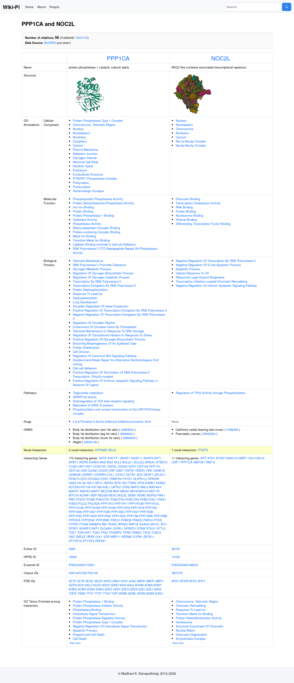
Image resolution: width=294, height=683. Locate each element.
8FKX (193, 581)
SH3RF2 (84, 528)
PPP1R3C (75, 516)
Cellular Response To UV (192, 273)
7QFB (72, 593)
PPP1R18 (123, 507)
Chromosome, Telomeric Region (94, 124)
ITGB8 (131, 483)
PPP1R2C (118, 512)
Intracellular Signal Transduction (94, 614)
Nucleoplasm (81, 133)
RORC (112, 524)
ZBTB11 (148, 536)
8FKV (175, 581)
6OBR (82, 589)
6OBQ (73, 589)
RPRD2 (123, 524)
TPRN (126, 532)
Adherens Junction (85, 153)
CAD (81, 466)
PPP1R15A (76, 507)
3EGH (98, 581)
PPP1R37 (132, 512)
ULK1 (98, 536)
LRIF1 (176, 462)
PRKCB (126, 520)
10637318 (81, 38)
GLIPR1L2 (140, 478)
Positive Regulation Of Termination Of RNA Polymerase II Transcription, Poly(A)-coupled (111, 374)
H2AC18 (231, 458)
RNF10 (210, 462)
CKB (84, 470)
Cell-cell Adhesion (85, 368)
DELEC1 (160, 474)
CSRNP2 (100, 474)
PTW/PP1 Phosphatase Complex (95, 178)
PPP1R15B (92, 507)
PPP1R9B (160, 516)
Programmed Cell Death (89, 634)
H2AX (72, 483)
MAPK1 (74, 491)
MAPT (95, 491)
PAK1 (161, 495)
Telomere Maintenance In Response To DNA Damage (108, 331)
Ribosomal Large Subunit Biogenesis (200, 277)
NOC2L (220, 58)
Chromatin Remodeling (191, 605)
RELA (112, 450)
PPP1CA (118, 58)
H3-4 (251, 458)
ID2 (124, 483)
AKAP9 (148, 458)
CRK (149, 470)
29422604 (209, 433)
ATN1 (211, 458)
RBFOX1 (199, 462)
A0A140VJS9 (78, 573)
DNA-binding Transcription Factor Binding (203, 223)
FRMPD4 (115, 478)
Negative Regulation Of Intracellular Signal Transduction (110, 626)
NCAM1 (84, 495)
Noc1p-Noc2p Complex (191, 141)
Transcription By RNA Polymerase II (97, 281)
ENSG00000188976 (185, 565)
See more (75, 643)
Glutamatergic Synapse (88, 191)
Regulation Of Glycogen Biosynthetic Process (103, 273)
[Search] (286, 7)
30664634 (127, 429)
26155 (176, 549)
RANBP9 (95, 524)
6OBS (91, 589)
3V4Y (124, 581)
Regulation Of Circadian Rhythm (94, 322)
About (41, 7)
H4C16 (259, 458)
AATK (103, 458)
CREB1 (140, 470)
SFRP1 (73, 528)
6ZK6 (157, 589)
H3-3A (81, 483)
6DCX (106, 585)
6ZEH (134, 589)
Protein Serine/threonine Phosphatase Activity (103, 203)
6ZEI (142, 589)
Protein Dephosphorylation (90, 289)
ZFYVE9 (88, 540)
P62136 (93, 573)
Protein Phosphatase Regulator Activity (99, 618)
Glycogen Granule (85, 158)
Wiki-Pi (11, 7)
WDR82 (127, 536)
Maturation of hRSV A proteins (93, 405)
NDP (94, 495)
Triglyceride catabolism (88, 393)
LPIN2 (126, 487)
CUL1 (111, 474)
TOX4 (96, 532)
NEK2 (112, 495)
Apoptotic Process (188, 269)
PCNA (91, 499)
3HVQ (107, 581)
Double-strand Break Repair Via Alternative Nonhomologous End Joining (115, 362)
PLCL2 (82, 503)
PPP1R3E (104, 516)
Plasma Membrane (85, 149)
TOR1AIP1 (84, 532)
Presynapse (81, 182)
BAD (103, 462)
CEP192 (74, 470)
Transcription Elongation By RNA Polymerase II (104, 285)
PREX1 (115, 520)
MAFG (135, 487)
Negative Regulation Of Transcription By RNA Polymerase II (216, 260)
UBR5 (90, 536)
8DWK (123, 593)
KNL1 (106, 487)
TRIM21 (136, 532)
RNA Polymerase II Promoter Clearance (99, 265)
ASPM (83, 462)
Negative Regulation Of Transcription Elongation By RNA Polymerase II (119, 316)
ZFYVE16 (75, 540)
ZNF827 (100, 540)
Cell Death (80, 638)
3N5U (116, 581)
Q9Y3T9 (177, 573)
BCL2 (118, 462)
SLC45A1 (106, 528)
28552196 (90, 442)
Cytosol (78, 145)
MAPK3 (85, 491)
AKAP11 (136, 458)
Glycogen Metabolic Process (92, 269)
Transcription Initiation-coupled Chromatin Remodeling (211, 281)
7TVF (98, 593)
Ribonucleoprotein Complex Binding (96, 228)
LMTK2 (116, 487)
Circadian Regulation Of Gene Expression (100, 306)
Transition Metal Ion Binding (91, 240)
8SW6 (150, 593)
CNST (120, 470)
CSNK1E (159, 470)
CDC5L (112, 466)
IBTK (117, 483)
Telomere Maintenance (88, 260)
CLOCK (103, 470)
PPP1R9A (146, 516)
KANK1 (150, 483)
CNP (112, 470)
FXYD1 (127, 478)
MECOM (106, 491)
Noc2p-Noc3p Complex (191, 145)
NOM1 (132, 495)
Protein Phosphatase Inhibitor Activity (98, 605)
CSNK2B (75, 474)
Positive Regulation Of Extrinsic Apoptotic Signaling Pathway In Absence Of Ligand (115, 382)
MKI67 (124, 491)
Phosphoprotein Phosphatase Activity (98, 199)
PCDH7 (81, 499)
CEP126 (142, 466)
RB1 (104, 524)
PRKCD (137, 520)
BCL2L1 (127, 462)
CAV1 (88, 466)
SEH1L (155, 524)
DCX (140, 474)
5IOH (80, 585)
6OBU (100, 589)
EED (83, 478)
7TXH (106, 593)
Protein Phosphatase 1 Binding (93, 215)
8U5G (159, 593)
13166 (176, 557)
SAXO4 (144, 524)
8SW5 (141, 593)
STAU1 (150, 528)
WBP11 (115, 536)
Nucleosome (184, 622)
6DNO (115, 585)
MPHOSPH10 (139, 491)
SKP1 (95, 528)
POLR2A (94, 503)
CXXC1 (120, 474)
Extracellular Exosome (88, 174)
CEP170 (154, 466)
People (54, 7)
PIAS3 (73, 503)
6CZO (97, 585)
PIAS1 (161, 499)
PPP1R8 (132, 516)
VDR (106, 536)
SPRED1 (130, 528)
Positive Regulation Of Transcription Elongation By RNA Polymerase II (120, 310)
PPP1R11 (121, 503)
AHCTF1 (113, 458)
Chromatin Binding (188, 199)
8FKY (201, 581)
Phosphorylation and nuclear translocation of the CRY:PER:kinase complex (116, 411)
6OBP (157, 585)
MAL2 (144, 487)
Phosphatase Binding (87, 609)
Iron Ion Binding (83, 207)
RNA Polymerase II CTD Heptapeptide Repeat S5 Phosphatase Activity (115, 250)
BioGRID (50, 42)
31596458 (231, 429)
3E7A (72, 581)
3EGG (89, 581)
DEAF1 (148, 474)
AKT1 (158, 458)
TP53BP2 (115, 532)
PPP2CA (75, 520)
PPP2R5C (88, 520)
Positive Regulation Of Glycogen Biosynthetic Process (109, 339)
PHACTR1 (103, 499)
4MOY (150, 581)
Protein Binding (83, 211)
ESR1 (104, 478)
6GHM (139, 585)
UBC (72, 536)
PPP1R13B (136, 503)
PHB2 (144, 499)
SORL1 (118, 528)
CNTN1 (129, 470)
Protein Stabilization (86, 347)
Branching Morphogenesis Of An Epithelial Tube (104, 343)
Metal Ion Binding (84, 236)
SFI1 (164, 524)
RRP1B (134, 524)
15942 (73, 557)
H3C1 (90, 483)
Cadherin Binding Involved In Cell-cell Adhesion (104, 244)
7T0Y (89, 593)
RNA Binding (184, 207)
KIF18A (97, 487)
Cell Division (81, 351)
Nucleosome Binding (189, 215)
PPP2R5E (103, 520)
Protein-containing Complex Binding (96, 232)
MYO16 (74, 495)
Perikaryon (80, 170)
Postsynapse (81, 186)
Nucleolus (79, 137)
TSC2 (146, 532)
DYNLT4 (74, 478)
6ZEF (117, 589)
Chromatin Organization (191, 634)
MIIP (116, 491)
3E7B (80, 581)
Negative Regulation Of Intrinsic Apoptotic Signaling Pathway (216, 285)
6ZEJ (149, 589)
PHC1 (152, 499)
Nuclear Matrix (185, 630)
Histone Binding (186, 219)
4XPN (72, 585)
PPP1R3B (146, 512)
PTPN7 (73, 524)
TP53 (104, 532)
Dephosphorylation (85, 298)
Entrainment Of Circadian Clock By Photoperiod (104, 327)
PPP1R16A (108, 507)
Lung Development (85, 302)
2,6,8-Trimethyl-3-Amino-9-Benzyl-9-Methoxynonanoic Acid (112, 421)
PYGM (83, 524)
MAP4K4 (155, 487)
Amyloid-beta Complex (191, 638)
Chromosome (184, 129)
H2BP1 (242, 458)
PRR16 (148, 520)
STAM (141, 528)
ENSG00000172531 (82, 565)
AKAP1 (125, 458)
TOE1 (72, 532)
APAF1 (73, 462)
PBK (72, 499)
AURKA (94, 462)
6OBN (148, 585)
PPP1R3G (119, 516)
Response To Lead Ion (88, 294)
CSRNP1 (87, 474)
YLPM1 (137, 536)
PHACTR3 (117, 499)
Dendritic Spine (83, 166)
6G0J (130, 585)
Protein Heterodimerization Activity (199, 618)
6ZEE (108, 589)
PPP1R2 (151, 507)
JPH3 (140, 483)
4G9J (132, 581)
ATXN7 (220, 458)
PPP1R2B (103, 512)
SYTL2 (160, 528)
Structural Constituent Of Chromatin (199, 626)
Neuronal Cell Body (85, 162)
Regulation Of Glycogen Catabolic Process (101, 277)
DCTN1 (131, 474)
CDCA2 (122, 466)
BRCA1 (150, 462)
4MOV (141, 581)
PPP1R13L (152, 503)
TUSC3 (156, 532)
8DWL (132, 593)
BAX (110, 462)
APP (203, 458)
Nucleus (78, 129)
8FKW (184, 581)
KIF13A (86, 487)
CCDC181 (99, 466)
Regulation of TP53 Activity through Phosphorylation (210, 393)
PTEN (158, 520)
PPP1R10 (107, 503)
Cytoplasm (80, 141)
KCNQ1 (161, 483)
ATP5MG (101, 450)
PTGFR (203, 450)
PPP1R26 (75, 512)
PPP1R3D (90, 516)
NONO (141, 495)
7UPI (114, 593)
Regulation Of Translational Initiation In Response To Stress (112, 335)
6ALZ (88, 585)
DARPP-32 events (85, 397)
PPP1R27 (89, 512)
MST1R (154, 491)
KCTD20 (74, 487)
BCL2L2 (139, 462)
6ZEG (125, 589)
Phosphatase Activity (87, 223)
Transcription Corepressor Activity (198, 203)
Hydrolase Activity (85, 219)
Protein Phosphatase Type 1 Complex (98, 120)
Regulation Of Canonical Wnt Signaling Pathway (105, 356)
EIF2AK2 (94, 478)
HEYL (99, 483)
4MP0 (159, 581)
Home (29, 7)
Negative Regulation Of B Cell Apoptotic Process (208, 265)
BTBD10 (161, 462)
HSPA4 (108, 483)
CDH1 (132, 466)
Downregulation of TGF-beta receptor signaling (103, 401)
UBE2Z (80, 536)
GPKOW (153, 478)
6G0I (123, 585)
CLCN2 (92, 470)
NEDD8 (103, 495)
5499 (72, 549)
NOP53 (152, 495)
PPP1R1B (137, 507)
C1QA (73, 466)
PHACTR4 (132, 499)
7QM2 (81, 593)
